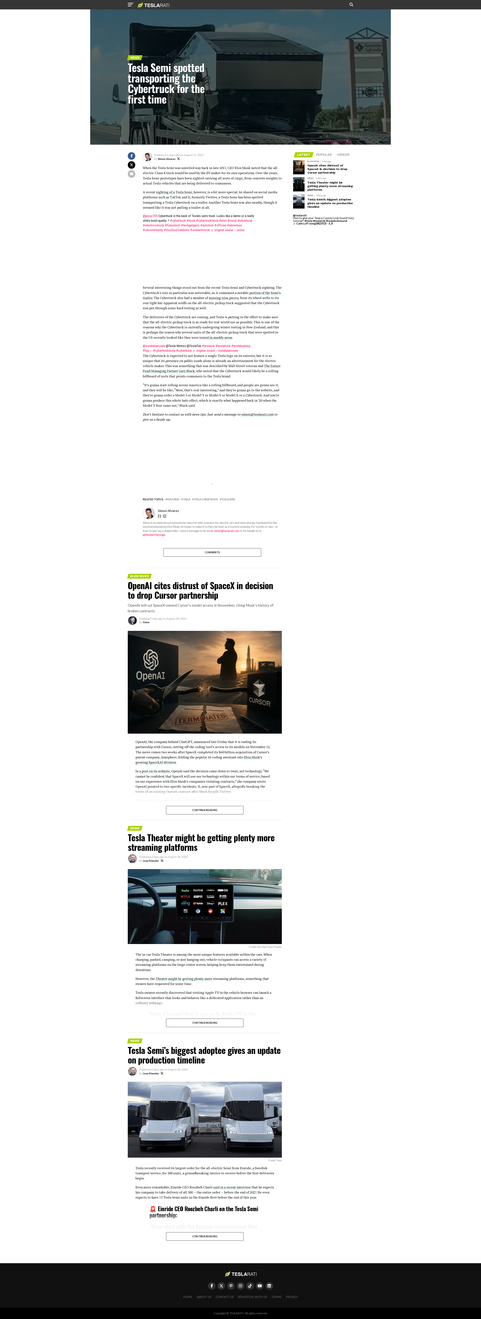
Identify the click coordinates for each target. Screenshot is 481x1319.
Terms (276, 1297)
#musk (232, 220)
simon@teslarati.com (226, 530)
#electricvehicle (153, 225)
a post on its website (154, 771)
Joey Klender (151, 860)
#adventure (234, 225)
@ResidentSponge (154, 534)
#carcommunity (153, 230)
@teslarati (300, 215)
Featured (173, 499)
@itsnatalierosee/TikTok (338, 141)
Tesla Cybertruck (206, 499)
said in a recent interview (232, 1187)
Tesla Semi (228, 499)
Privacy (292, 1297)
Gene (146, 622)
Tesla (186, 499)
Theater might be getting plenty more (184, 979)
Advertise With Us (252, 1297)
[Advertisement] (212, 258)
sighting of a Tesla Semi (174, 192)
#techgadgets (190, 225)
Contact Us (225, 1297)
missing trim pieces (223, 298)
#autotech (207, 225)
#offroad (220, 225)
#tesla (191, 220)
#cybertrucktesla (207, 220)
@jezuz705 (150, 216)
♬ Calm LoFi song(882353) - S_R (313, 223)
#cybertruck (178, 220)
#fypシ (147, 350)
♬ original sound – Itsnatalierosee (215, 350)
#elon (223, 220)
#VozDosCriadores (176, 230)
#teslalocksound (336, 220)
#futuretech (172, 225)
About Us (204, 1297)
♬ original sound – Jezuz (228, 230)
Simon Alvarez (166, 158)
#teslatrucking (240, 346)
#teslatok (208, 346)
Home (187, 1297)
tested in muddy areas (215, 337)
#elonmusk (244, 220)
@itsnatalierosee (154, 346)
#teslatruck (223, 346)
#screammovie (200, 230)
